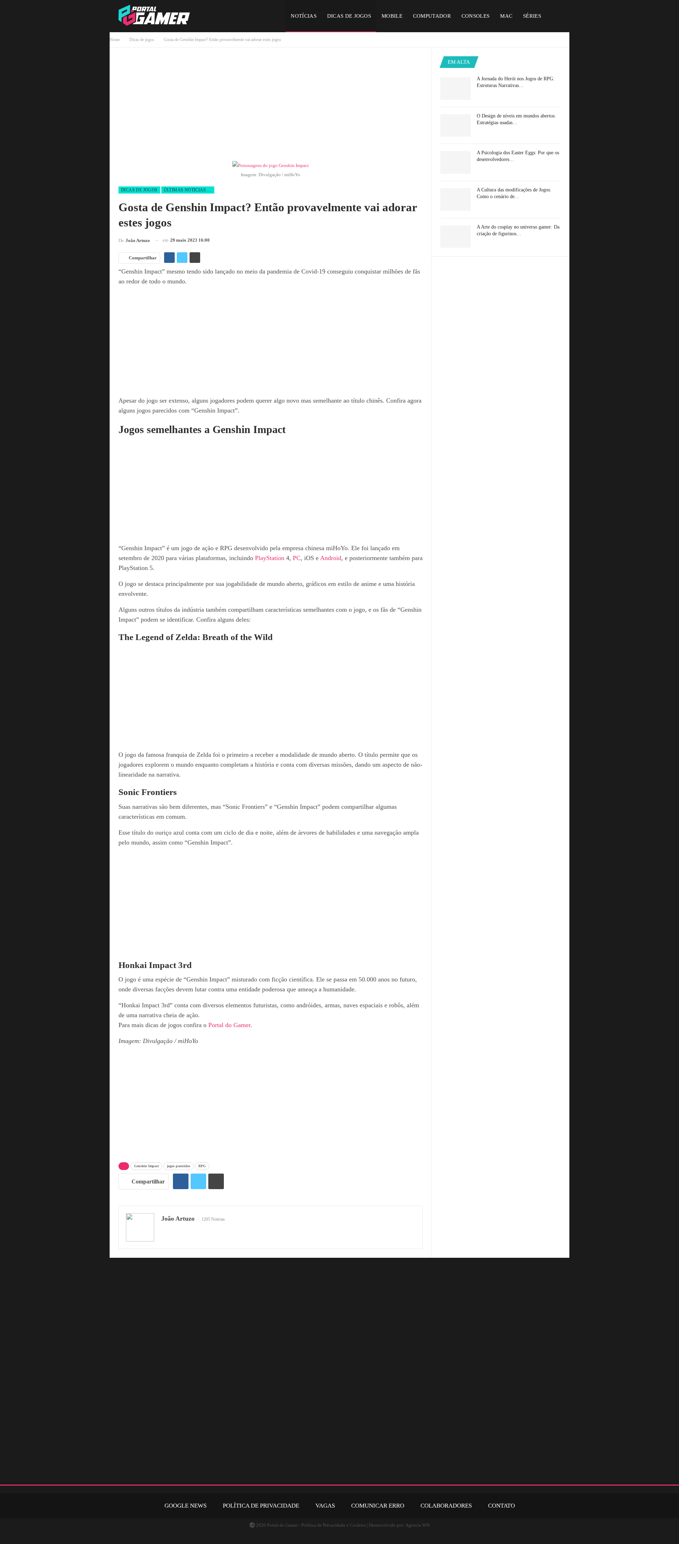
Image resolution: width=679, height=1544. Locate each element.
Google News (185, 1505)
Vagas (325, 1505)
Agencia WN (417, 1525)
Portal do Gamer (229, 1025)
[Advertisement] (270, 105)
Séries (532, 16)
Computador (432, 16)
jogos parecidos (178, 1166)
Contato (501, 1505)
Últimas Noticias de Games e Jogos (189, 190)
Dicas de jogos (349, 16)
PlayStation (269, 557)
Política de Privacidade (261, 1505)
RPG (202, 1166)
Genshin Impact (146, 1166)
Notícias (303, 16)
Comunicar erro (377, 1505)
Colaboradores (446, 1505)
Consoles (475, 16)
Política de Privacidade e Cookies (333, 1525)
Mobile (392, 16)
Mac (506, 16)
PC (297, 557)
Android (330, 557)
